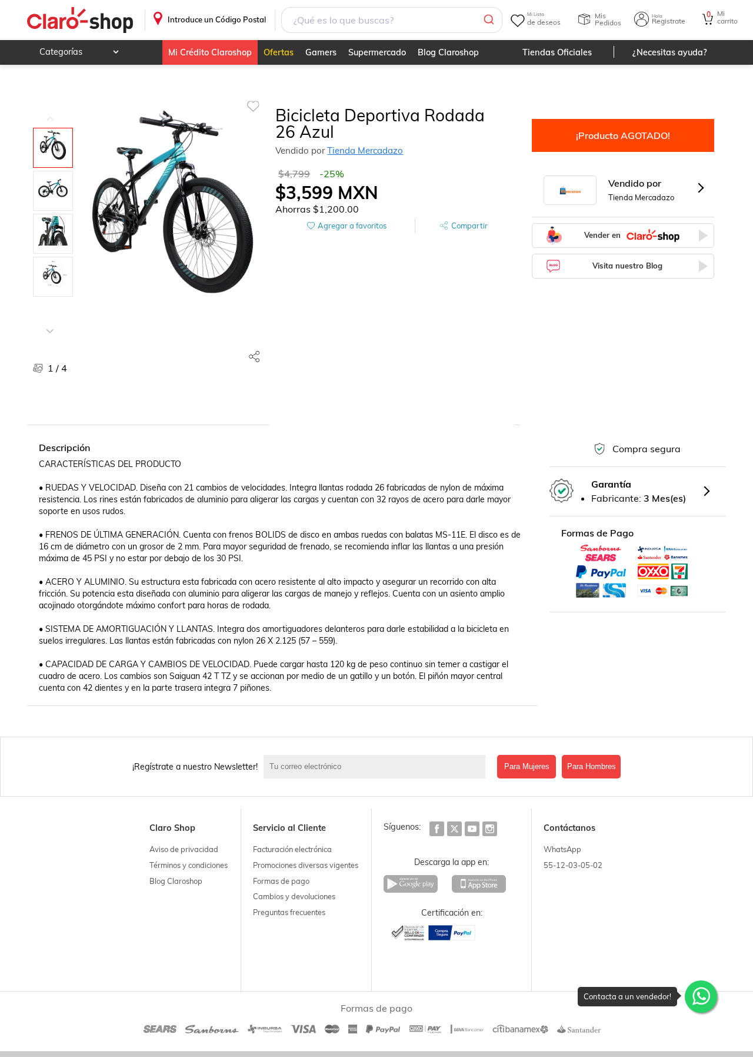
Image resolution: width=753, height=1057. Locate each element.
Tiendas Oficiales (557, 52)
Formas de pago (281, 881)
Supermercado (377, 52)
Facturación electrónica (292, 849)
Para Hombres (591, 766)
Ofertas (279, 52)
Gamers (320, 52)
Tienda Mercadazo (365, 150)
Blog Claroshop (448, 52)
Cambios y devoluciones (294, 896)
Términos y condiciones (188, 865)
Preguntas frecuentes (289, 912)
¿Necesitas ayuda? (669, 52)
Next (50, 322)
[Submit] (488, 20)
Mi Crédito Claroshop (210, 52)
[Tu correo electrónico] (377, 766)
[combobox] (392, 20)
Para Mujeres (526, 766)
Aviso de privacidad (183, 849)
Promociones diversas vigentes (305, 865)
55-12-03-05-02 (573, 865)
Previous (50, 110)
